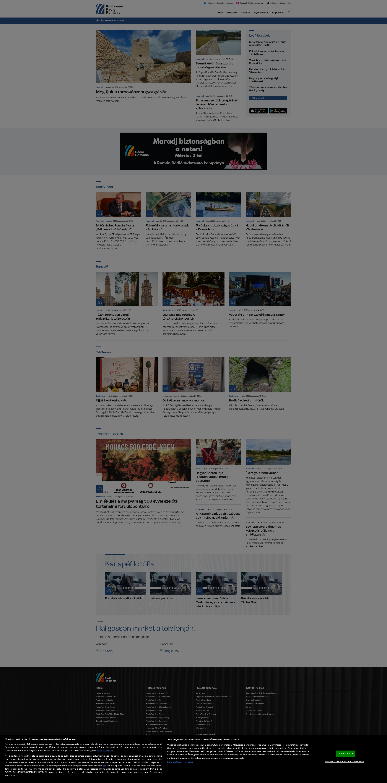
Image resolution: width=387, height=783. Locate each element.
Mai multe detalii (105, 750)
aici (104, 766)
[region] (193, 759)
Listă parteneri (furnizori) (180, 762)
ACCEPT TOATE (346, 754)
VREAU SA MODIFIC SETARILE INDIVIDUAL (344, 762)
